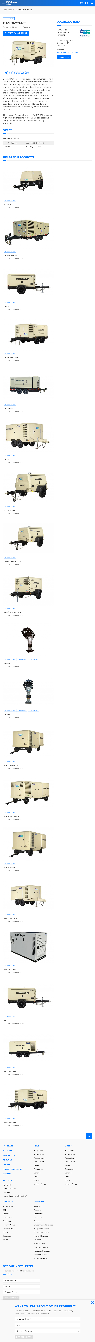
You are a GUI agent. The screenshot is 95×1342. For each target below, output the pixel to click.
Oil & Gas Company (41, 1247)
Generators (22, 659)
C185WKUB (8, 204)
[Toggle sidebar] (3, 3)
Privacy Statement (12, 1169)
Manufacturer (39, 1243)
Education (38, 1221)
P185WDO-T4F (10, 510)
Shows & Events (40, 1258)
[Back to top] (89, 1136)
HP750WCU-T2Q (11, 357)
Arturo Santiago (9, 1189)
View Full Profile (15, 33)
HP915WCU (8, 408)
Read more (64, 57)
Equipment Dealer (41, 1229)
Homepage (8, 1146)
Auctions (37, 1210)
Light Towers (33, 659)
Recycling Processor (42, 1251)
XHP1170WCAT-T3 (11, 816)
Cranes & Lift (39, 1162)
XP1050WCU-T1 (10, 918)
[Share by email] (6, 73)
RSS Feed (7, 1164)
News (36, 1146)
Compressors (8, 18)
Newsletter (9, 1155)
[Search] (92, 3)
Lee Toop (6, 1192)
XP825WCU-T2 (10, 1122)
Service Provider (40, 1255)
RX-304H (7, 663)
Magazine (7, 1150)
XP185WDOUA (10, 969)
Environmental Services (43, 1225)
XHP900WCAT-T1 (11, 867)
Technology (38, 1169)
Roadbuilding (39, 1158)
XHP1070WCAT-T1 (11, 765)
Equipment (38, 1150)
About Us (7, 1160)
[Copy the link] (27, 73)
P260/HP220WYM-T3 (12, 561)
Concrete (37, 1173)
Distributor (38, 1217)
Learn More (7, 1274)
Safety (36, 1180)
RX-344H (7, 714)
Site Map (7, 1174)
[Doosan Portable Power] (85, 33)
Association (38, 1206)
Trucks (36, 1165)
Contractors (38, 1214)
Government (39, 1240)
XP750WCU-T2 (10, 1071)
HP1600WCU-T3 (10, 255)
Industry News (40, 1184)
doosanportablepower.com (68, 52)
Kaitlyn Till (7, 1185)
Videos (68, 1146)
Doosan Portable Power (16, 27)
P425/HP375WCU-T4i (12, 612)
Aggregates (39, 1154)
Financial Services (41, 1236)
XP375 (6, 1020)
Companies (39, 1202)
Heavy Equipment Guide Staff (15, 1196)
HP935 (6, 459)
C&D (36, 1177)
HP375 (6, 306)
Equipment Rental (41, 1232)
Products (7, 10)
